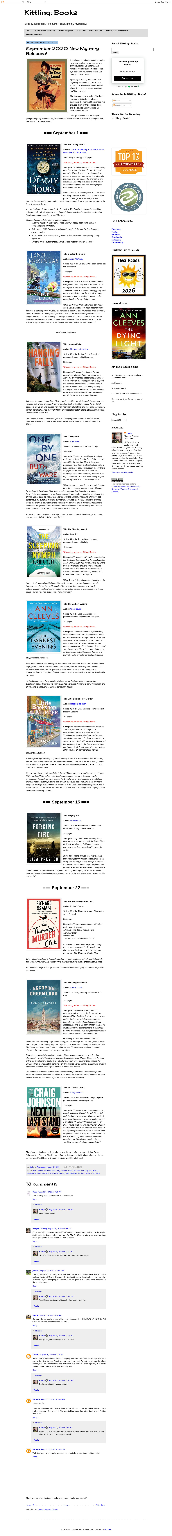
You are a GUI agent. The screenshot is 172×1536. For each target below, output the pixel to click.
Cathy (42, 1209)
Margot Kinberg (40, 1229)
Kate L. (36, 1355)
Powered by (121, 86)
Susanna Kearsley (79, 149)
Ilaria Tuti (72, 1170)
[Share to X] (75, 1167)
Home (28, 31)
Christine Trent (79, 152)
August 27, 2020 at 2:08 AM (53, 1399)
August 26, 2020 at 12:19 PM (61, 1209)
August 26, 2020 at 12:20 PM (61, 1252)
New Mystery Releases (68, 1173)
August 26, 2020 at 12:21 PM (61, 1296)
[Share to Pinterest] (80, 1167)
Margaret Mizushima (79, 349)
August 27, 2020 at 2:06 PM (53, 1449)
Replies (38, 1205)
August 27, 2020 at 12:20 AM (61, 1380)
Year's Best (81, 31)
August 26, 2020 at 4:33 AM (59, 1229)
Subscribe (127, 78)
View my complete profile (122, 472)
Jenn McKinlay (76, 259)
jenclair (36, 1271)
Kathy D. (36, 1399)
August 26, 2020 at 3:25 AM (50, 1192)
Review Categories (66, 31)
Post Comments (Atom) (48, 1510)
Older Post (100, 1505)
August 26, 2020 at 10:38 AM (49, 1315)
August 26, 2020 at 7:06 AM (52, 1271)
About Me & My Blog (34, 35)
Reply (35, 1199)
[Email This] (70, 1167)
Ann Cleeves (75, 609)
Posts (117, 101)
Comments (120, 105)
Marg (35, 1192)
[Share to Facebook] (77, 1167)
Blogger (107, 1529)
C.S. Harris (93, 149)
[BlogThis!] (72, 1167)
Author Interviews (96, 31)
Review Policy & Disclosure (44, 31)
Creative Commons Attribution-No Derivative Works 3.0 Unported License (126, 489)
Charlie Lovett (76, 987)
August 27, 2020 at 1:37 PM (60, 1428)
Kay (34, 1315)
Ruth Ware (74, 441)
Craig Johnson (76, 1092)
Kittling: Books (50, 12)
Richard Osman (84, 1173)
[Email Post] (65, 1167)
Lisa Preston (75, 820)
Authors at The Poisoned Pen (117, 31)
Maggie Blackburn (78, 704)
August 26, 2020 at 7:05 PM (51, 1355)
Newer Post (32, 1505)
